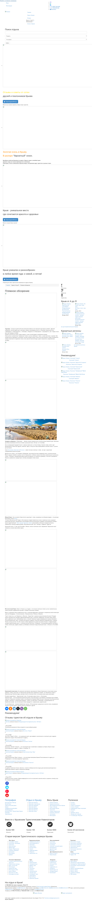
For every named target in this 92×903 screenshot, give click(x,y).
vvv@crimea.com (9, 889)
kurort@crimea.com (43, 888)
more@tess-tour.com (63, 888)
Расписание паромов (75, 846)
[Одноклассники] (10, 708)
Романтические (33, 862)
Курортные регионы (54, 804)
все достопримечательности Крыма (69, 326)
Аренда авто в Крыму (76, 814)
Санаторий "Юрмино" (74, 378)
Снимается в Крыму (75, 872)
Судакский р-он (53, 867)
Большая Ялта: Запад (67, 336)
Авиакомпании (73, 847)
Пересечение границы (14, 864)
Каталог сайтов (74, 869)
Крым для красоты (33, 809)
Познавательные (33, 864)
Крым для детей (33, 807)
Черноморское (8, 814)
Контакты (73, 804)
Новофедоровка (9, 809)
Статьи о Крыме (31, 23)
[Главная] (7, 11)
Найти (7, 43)
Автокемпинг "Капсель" (28, 762)
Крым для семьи (33, 811)
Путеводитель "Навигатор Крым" (78, 864)
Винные (31, 861)
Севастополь (32, 846)
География (10, 799)
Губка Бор (7, 721)
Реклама (73, 809)
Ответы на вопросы (75, 805)
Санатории (52, 841)
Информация (29, 21)
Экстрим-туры (32, 872)
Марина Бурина (9, 773)
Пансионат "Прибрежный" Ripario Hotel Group (74, 374)
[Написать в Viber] (50, 2)
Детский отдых (53, 849)
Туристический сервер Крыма (44, 886)
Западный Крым (54, 871)
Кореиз (6, 807)
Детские (31, 867)
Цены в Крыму (12, 871)
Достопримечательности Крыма (57, 805)
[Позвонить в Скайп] (50, 5)
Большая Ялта (32, 847)
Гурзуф (21, 523)
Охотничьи (31, 868)
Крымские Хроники (33, 878)
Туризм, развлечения (55, 811)
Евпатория (31, 844)
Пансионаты (53, 843)
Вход (7, 3)
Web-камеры (73, 874)
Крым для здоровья (33, 805)
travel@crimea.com (39, 889)
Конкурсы (72, 867)
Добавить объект (75, 812)
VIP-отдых (52, 850)
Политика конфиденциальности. (52, 898)
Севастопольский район (10, 805)
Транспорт (52, 809)
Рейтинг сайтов (74, 871)
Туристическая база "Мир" (29, 752)
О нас (72, 811)
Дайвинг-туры (32, 865)
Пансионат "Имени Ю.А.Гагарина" (74, 364)
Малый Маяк (8, 804)
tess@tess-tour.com (53, 888)
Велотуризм (53, 815)
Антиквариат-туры (33, 874)
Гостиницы (52, 844)
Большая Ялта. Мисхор (10, 802)
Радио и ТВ (73, 854)
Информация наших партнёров (78, 808)
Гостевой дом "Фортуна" (76, 815)
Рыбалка (31, 869)
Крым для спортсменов (34, 804)
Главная (29, 12)
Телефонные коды (74, 853)
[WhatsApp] (25, 708)
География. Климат (13, 841)
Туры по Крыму (53, 807)
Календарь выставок (14, 874)
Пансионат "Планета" (74, 382)
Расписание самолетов (75, 849)
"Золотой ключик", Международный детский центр (66, 312)
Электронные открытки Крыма (77, 862)
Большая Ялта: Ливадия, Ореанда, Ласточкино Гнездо (79, 340)
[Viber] (21, 708)
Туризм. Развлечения (14, 849)
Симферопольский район (11, 808)
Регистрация (9, 5)
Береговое (16, 450)
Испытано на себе (13, 872)
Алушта (30, 523)
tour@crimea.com (21, 888)
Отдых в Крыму (30, 15)
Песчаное (22, 450)
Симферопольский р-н (34, 841)
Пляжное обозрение (55, 812)
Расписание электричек (76, 843)
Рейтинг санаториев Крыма (76, 868)
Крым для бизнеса (33, 802)
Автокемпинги (53, 847)
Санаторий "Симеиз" (74, 360)
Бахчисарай (53, 872)
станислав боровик (9, 731)
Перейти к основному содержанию (8, 0)
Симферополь (53, 861)
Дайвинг (11, 854)
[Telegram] (14, 708)
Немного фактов (54, 802)
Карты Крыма (73, 861)
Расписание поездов (75, 841)
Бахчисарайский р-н (34, 843)
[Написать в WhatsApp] (50, 3)
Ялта (18, 523)
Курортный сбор (13, 868)
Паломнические (33, 871)
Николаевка (10, 450)
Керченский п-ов (33, 853)
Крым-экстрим (12, 846)
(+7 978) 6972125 (55, 8)
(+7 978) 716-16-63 (55, 6)
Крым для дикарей (33, 808)
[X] (18, 708)
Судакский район (33, 850)
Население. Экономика (14, 843)
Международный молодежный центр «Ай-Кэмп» (30, 721)
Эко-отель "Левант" (27, 731)
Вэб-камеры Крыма (54, 808)
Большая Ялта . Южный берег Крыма (14, 811)
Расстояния (73, 850)
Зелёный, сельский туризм (56, 846)
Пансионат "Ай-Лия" (27, 741)
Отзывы (29, 18)
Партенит (26, 523)
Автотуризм (52, 814)
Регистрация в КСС (13, 869)
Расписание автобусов (75, 844)
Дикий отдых (12, 847)
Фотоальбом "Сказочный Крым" (77, 865)
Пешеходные (32, 875)
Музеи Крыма (53, 854)
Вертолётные (32, 877)
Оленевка (7, 812)
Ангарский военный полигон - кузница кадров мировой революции (79, 322)
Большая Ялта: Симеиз (65, 349)
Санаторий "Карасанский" (74, 368)
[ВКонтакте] (6, 708)
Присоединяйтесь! (11, 101)
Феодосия (31, 851)
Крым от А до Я (30, 20)
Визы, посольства (13, 865)
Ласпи (15, 518)
